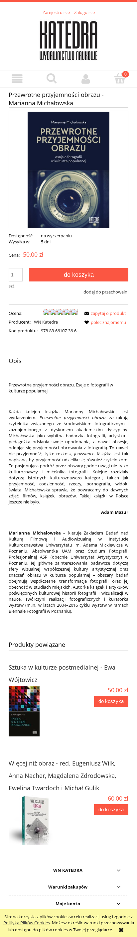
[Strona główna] (68, 39)
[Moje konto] (85, 79)
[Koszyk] (120, 78)
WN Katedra (46, 322)
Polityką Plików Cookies (26, 923)
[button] (17, 79)
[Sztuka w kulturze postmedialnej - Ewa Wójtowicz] (38, 711)
